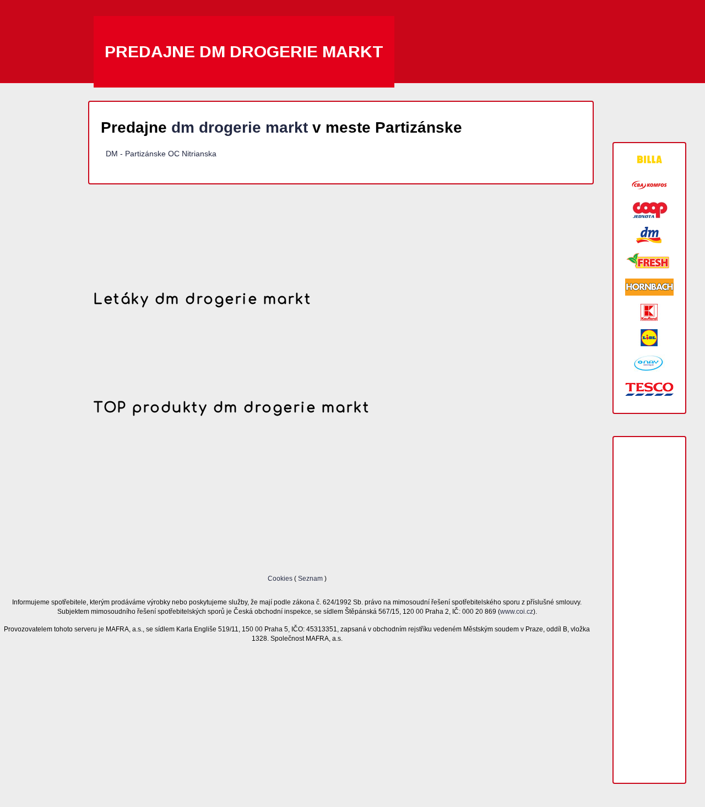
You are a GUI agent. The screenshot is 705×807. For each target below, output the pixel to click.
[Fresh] (649, 261)
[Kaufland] (649, 312)
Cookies (281, 578)
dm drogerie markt (239, 127)
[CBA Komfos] (649, 184)
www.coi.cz (516, 611)
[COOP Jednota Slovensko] (649, 210)
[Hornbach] (649, 287)
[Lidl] (649, 337)
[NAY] (649, 363)
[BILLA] (649, 159)
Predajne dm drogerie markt (244, 51)
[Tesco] (649, 388)
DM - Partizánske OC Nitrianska (161, 153)
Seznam (310, 578)
